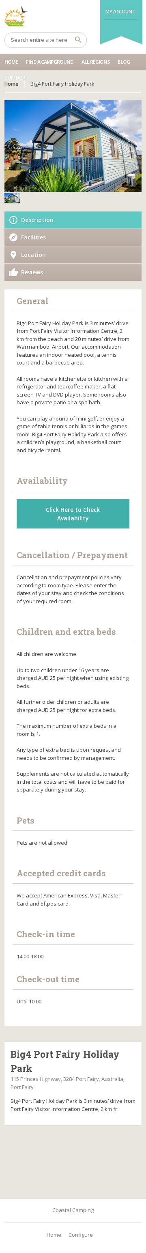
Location (33, 255)
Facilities (33, 237)
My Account (120, 11)
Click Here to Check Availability (73, 514)
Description (37, 220)
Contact (15, 77)
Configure (81, 1234)
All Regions (96, 61)
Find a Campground (49, 61)
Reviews (32, 272)
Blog (124, 61)
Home (11, 61)
